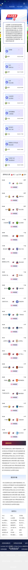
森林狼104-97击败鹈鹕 (8, 525)
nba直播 (13, 518)
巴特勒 (21, 515)
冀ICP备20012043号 (14, 548)
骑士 (3, 518)
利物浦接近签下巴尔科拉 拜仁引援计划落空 (13, 463)
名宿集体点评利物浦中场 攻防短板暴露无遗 (13, 451)
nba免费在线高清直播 (7, 520)
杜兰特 (21, 525)
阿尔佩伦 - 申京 (15, 534)
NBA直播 (19, 6)
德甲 (25, 429)
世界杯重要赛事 (14, 549)
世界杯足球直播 (18, 543)
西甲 (8, 56)
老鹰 (20, 530)
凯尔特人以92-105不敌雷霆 (9, 522)
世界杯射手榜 (22, 555)
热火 (12, 515)
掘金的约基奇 (14, 522)
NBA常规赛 (14, 520)
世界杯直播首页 (6, 543)
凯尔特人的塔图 (23, 522)
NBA (3, 515)
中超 (8, 103)
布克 (20, 532)
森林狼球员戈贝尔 (15, 525)
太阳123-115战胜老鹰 (7, 527)
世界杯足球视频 (6, 561)
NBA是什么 (22, 527)
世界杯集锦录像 (11, 555)
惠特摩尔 (4, 530)
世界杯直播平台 (18, 561)
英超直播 (11, 6)
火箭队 (21, 534)
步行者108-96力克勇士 (16, 527)
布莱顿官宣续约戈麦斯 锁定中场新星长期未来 (14, 458)
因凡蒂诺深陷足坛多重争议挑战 (10, 470)
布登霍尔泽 (5, 532)
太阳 (12, 530)
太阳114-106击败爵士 (7, 534)
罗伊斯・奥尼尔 (15, 532)
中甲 (8, 149)
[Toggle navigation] (24, 3)
